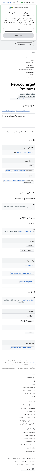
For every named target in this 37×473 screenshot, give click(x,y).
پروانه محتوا (32, 362)
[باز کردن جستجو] (18, 2)
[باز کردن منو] (33, 2)
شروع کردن (18, 35)
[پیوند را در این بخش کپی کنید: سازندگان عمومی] (18, 193)
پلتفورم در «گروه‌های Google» (27, 417)
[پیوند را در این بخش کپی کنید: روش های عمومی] (17, 217)
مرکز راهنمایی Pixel (30, 435)
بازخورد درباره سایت (19, 461)
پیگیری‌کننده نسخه (30, 451)
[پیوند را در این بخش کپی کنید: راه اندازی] (26, 223)
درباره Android (31, 458)
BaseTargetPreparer (27, 99)
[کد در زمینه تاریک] (34, 204)
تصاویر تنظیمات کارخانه (29, 390)
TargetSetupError (26, 282)
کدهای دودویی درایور (29, 393)
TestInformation (19, 171)
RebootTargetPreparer (25, 152)
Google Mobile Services (28, 445)
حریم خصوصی (30, 461)
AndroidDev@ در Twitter (28, 408)
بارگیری (33, 384)
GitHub (33, 396)
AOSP (33, 53)
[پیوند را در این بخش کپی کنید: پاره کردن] (26, 292)
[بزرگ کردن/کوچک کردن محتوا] (26, 58)
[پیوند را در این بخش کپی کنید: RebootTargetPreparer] (12, 199)
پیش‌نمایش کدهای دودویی (28, 387)
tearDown (7, 181)
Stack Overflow (30, 448)
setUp (8, 171)
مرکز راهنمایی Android (29, 432)
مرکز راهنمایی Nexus (29, 438)
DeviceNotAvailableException (22, 273)
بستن (18, 29)
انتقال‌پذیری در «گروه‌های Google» (26, 424)
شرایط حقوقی (16, 458)
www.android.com (29, 442)
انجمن (23, 458)
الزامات (33, 381)
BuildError (29, 265)
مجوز (8, 458)
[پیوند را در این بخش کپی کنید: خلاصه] (27, 140)
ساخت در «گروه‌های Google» (27, 421)
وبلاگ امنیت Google (29, 414)
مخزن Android (31, 377)
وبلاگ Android (31, 411)
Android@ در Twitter (29, 405)
